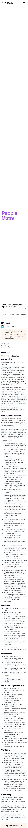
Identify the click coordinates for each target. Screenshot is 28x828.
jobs (4, 314)
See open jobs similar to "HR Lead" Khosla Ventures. (14, 337)
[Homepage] (7, 2)
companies (11, 314)
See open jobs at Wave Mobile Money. (15, 334)
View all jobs (15, 356)
